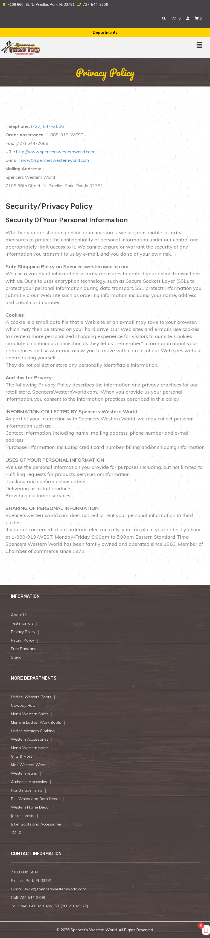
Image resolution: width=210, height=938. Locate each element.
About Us (19, 614)
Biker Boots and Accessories (36, 824)
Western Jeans (24, 773)
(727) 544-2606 (47, 126)
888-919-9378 (74, 906)
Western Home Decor (30, 807)
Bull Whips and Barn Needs (35, 798)
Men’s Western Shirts (29, 713)
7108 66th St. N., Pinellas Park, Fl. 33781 (41, 4)
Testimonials (22, 623)
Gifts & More (22, 756)
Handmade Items (26, 790)
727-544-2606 (95, 4)
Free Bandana (24, 648)
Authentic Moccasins (29, 781)
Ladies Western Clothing (33, 730)
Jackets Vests (22, 815)
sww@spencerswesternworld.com (55, 160)
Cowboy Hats (23, 705)
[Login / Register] (187, 18)
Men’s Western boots (30, 747)
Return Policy (22, 640)
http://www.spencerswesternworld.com (55, 151)
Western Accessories (29, 739)
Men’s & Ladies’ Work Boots (36, 722)
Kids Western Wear (28, 764)
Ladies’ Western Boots (31, 696)
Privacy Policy (23, 631)
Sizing (16, 657)
